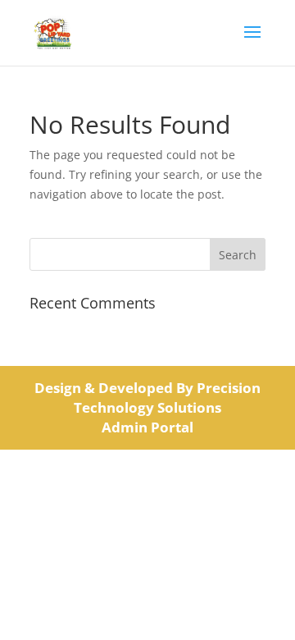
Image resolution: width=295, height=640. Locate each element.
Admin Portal (147, 427)
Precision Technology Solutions (167, 397)
